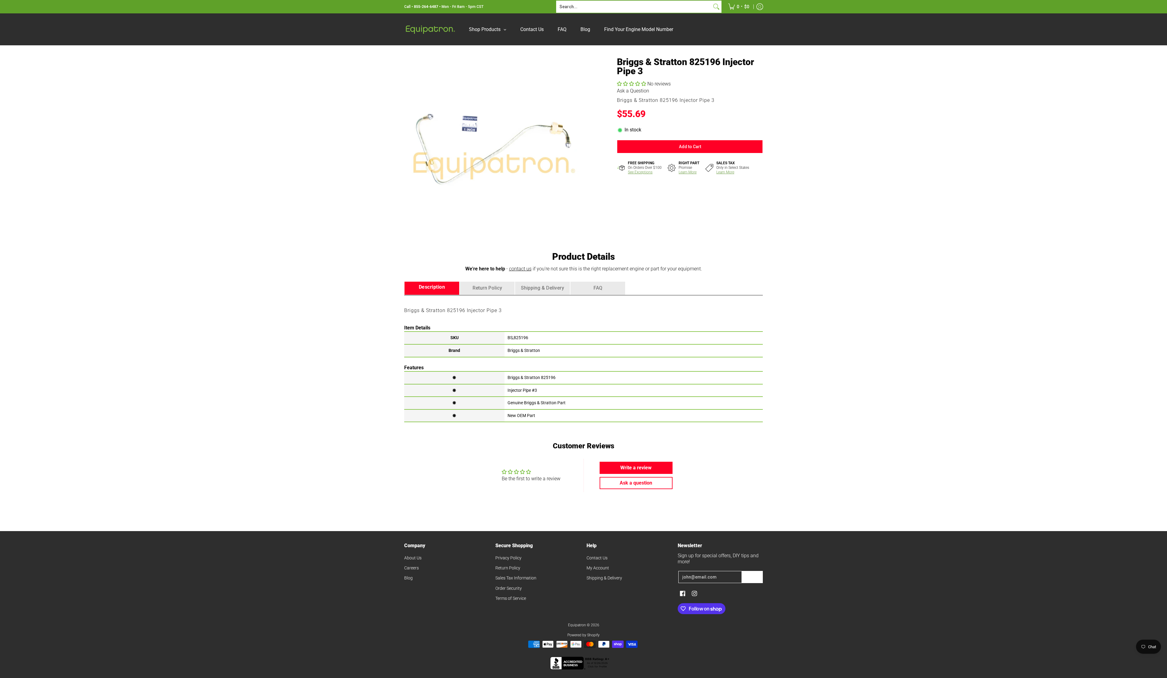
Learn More (688, 172)
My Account (598, 567)
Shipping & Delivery (604, 577)
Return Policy (507, 567)
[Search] (716, 6)
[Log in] (760, 6)
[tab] (431, 288)
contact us (520, 269)
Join (752, 577)
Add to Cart (690, 146)
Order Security (508, 588)
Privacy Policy (508, 557)
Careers (411, 567)
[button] (632, 84)
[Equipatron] (430, 29)
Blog (408, 577)
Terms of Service (510, 598)
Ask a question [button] (636, 483)
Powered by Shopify (583, 635)
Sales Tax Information (515, 577)
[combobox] (633, 6)
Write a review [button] (636, 468)
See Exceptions (640, 172)
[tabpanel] (583, 358)
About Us (413, 557)
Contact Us (597, 557)
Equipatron (577, 625)
